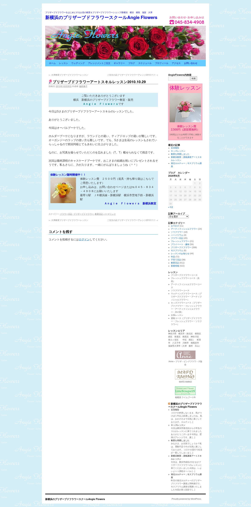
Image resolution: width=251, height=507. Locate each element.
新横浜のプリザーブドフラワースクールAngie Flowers (101, 17)
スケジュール (145, 63)
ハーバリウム (177, 235)
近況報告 (175, 148)
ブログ (131, 63)
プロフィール (161, 63)
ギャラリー (119, 63)
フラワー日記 (66, 213)
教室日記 (99, 213)
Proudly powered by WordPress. (186, 499)
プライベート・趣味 (180, 244)
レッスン (63, 63)
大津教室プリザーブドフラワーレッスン (68, 74)
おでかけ (175, 226)
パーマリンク (109, 213)
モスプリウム (177, 250)
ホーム (52, 63)
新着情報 (175, 266)
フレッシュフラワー (180, 241)
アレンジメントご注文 (99, 63)
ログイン (84, 239)
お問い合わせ (190, 63)
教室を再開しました (180, 154)
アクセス (176, 63)
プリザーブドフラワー (83, 213)
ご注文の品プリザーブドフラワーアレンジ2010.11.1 (132, 74)
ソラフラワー (177, 232)
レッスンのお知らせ (180, 253)
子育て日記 (176, 260)
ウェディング (78, 63)
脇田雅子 (83, 86)
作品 (173, 256)
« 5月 (170, 207)
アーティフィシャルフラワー (184, 229)
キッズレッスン (178, 151)
